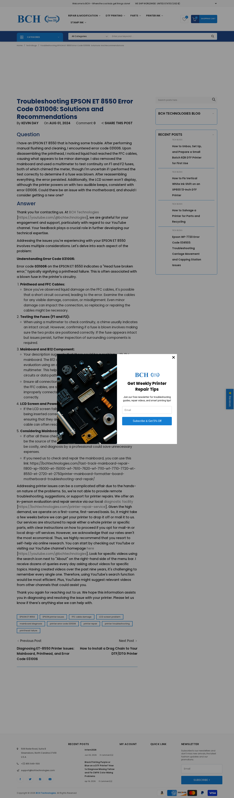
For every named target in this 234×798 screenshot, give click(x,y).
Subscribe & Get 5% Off (147, 420)
